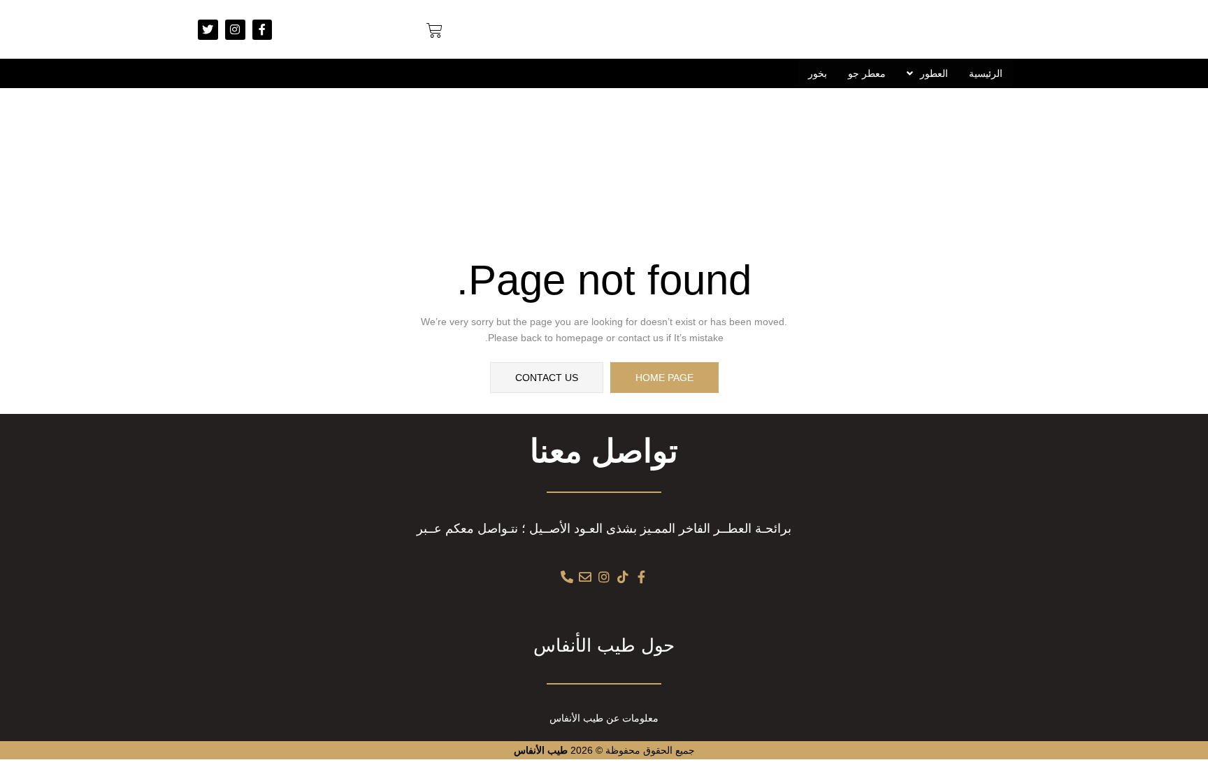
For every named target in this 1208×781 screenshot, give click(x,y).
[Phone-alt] (567, 577)
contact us (546, 377)
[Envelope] (586, 577)
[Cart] (434, 30)
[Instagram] (235, 30)
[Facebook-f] (262, 30)
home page (664, 377)
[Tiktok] (623, 577)
